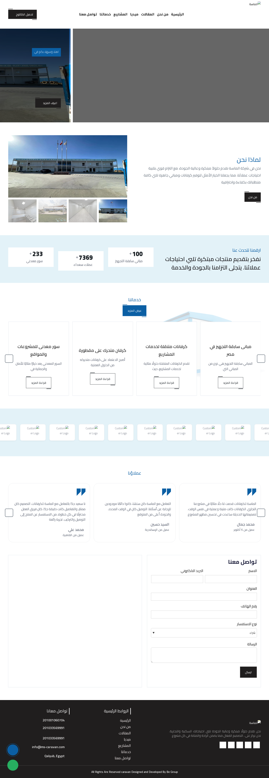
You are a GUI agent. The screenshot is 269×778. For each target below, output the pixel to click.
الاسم (253, 571)
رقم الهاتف (249, 606)
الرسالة (252, 644)
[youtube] (223, 745)
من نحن (162, 14)
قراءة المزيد (230, 382)
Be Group (172, 772)
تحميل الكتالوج (24, 14)
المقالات (147, 14)
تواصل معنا (88, 14)
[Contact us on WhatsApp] (12, 765)
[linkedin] (231, 745)
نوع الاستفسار (247, 624)
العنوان (251, 588)
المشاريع (120, 14)
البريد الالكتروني (192, 571)
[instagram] (239, 745)
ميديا (134, 14)
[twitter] (248, 745)
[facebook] (256, 745)
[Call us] (12, 749)
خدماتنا (105, 14)
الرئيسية (177, 14)
